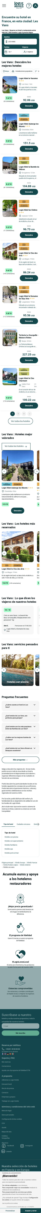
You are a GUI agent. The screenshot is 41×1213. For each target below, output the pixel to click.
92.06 (29, 100)
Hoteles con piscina (11, 837)
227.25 (28, 354)
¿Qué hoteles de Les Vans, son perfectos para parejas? (16, 717)
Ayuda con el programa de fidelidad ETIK (16, 1070)
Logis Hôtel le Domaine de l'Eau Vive (28, 297)
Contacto (5, 1092)
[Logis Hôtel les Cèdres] (10, 208)
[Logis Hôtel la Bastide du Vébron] (10, 165)
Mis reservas (6, 1062)
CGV (3, 1123)
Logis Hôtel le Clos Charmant (26, 379)
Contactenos (6, 1066)
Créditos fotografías (6, 1137)
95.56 (29, 315)
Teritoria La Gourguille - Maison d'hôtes (28, 336)
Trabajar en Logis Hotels (10, 1101)
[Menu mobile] (4, 5)
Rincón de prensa (8, 1088)
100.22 (28, 400)
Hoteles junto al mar (12, 853)
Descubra (29, 106)
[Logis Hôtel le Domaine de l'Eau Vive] (10, 294)
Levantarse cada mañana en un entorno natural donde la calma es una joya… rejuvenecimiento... (16, 496)
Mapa (7, 71)
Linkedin (9, 1151)
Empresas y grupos (8, 1097)
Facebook (10, 1145)
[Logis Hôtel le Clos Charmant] (10, 376)
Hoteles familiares (11, 845)
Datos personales (8, 1115)
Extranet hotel (7, 1084)
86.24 (29, 272)
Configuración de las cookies (12, 1119)
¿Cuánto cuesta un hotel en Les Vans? (16, 706)
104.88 (28, 186)
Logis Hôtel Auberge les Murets (28, 125)
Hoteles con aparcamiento (14, 841)
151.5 (29, 143)
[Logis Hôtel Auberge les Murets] (10, 122)
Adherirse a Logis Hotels (10, 1080)
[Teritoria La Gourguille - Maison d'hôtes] (10, 337)
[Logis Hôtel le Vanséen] (10, 84)
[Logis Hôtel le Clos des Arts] (10, 251)
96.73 (29, 229)
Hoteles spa (9, 849)
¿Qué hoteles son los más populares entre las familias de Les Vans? (18, 727)
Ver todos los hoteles (20, 421)
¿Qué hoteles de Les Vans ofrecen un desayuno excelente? (18, 749)
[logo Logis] (19, 5)
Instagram (29, 1145)
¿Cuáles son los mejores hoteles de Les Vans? (18, 738)
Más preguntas (19, 759)
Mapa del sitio (7, 1132)
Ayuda (4, 1127)
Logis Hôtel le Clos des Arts (13, 569)
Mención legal (6, 1110)
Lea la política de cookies (10, 1203)
